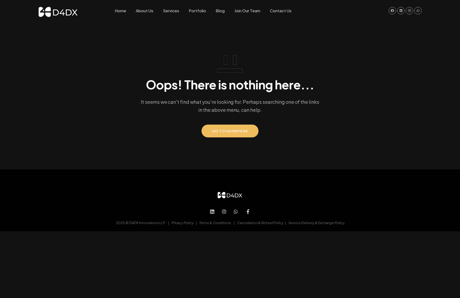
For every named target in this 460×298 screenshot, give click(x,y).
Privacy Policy (182, 223)
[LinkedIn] (212, 211)
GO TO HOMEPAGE (230, 131)
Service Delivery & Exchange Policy (316, 223)
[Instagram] (224, 211)
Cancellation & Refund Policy (260, 223)
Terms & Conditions (215, 223)
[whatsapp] (236, 211)
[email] (248, 211)
